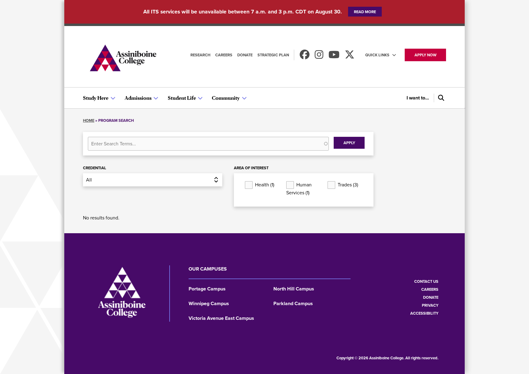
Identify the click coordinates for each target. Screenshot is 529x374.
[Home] (123, 59)
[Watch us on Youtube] (334, 56)
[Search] (440, 98)
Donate (245, 55)
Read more (365, 12)
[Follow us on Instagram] (319, 56)
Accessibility (424, 313)
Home (88, 120)
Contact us (426, 281)
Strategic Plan (273, 55)
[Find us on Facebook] (305, 56)
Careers (223, 55)
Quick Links (377, 55)
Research (200, 55)
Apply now (426, 55)
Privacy (430, 305)
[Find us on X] (350, 56)
